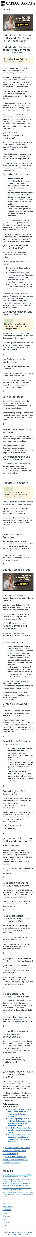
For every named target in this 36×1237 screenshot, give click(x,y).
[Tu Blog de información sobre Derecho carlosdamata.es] (18, 3)
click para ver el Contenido (14, 61)
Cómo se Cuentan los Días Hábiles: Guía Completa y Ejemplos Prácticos (16, 1180)
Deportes (6, 1203)
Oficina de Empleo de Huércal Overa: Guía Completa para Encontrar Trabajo (16, 1151)
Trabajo (6, 1225)
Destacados (8, 1206)
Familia (6, 1213)
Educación (7, 1210)
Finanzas (6, 1216)
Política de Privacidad (18, 1232)
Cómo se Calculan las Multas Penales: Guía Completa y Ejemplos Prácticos (17, 1189)
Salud (5, 1219)
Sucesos (6, 1222)
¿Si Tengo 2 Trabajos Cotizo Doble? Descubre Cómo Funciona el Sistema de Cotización (19, 1112)
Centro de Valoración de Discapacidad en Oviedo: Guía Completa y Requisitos (15, 1160)
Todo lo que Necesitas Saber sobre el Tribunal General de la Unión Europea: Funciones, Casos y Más (18, 1194)
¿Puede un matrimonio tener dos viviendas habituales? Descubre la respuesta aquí (16, 1184)
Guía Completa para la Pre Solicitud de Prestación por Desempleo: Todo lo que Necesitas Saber (19, 1122)
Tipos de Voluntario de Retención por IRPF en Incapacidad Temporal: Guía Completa (17, 1176)
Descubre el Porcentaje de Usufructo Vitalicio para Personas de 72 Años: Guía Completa (19, 1138)
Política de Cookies (20, 1234)
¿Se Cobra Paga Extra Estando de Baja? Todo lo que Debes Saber (20, 1130)
